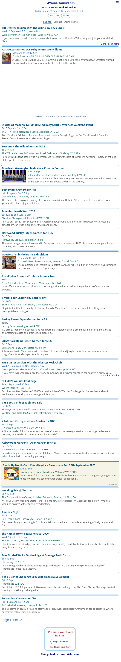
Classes (58, 21)
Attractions (70, 21)
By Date (66, 16)
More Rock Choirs (110, 43)
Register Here (60, 641)
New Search (54, 16)
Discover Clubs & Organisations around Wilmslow (60, 116)
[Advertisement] (60, 90)
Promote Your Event (60, 633)
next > (17, 620)
